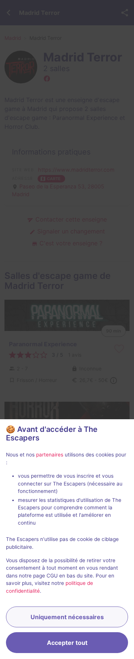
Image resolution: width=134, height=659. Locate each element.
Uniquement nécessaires (67, 617)
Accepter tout (67, 642)
